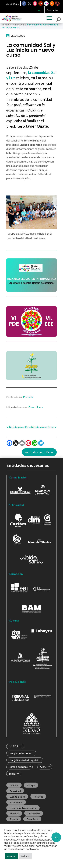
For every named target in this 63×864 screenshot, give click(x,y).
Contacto (52, 10)
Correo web (34, 813)
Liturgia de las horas (19, 753)
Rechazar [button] (25, 856)
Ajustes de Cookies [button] (23, 845)
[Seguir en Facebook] (24, 3)
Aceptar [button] (11, 856)
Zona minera (35, 407)
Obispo (31, 785)
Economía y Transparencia (23, 807)
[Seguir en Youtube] (40, 3)
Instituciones (16, 802)
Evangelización (17, 796)
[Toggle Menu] (49, 18)
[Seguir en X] (29, 3)
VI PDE (14, 746)
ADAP (43, 767)
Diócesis (14, 785)
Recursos (38, 796)
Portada (28, 397)
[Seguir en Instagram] (35, 3)
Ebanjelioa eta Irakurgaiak (23, 760)
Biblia (12, 773)
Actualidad (15, 791)
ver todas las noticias (39, 452)
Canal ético (32, 819)
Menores (14, 813)
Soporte (14, 819)
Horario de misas (18, 767)
